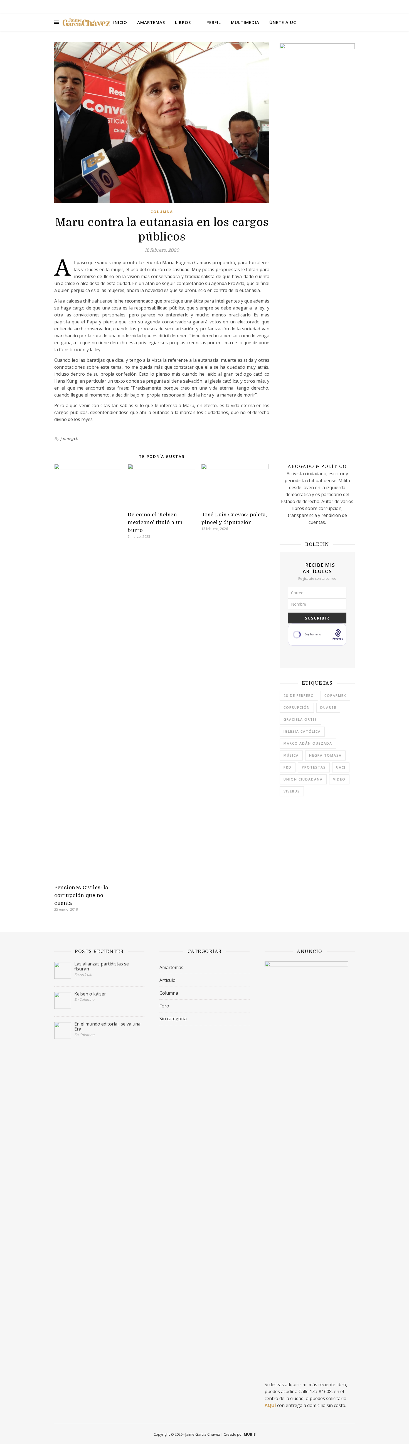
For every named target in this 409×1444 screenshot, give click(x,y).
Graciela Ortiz (300, 719)
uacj (341, 767)
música (291, 755)
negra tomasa (325, 755)
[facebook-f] (330, 6)
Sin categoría (173, 1018)
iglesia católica (302, 731)
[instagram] (338, 6)
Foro (164, 1006)
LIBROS (183, 22)
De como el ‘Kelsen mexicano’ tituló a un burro (155, 522)
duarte (328, 707)
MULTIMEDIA (245, 22)
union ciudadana (303, 779)
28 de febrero (299, 695)
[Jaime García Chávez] (86, 22)
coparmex (335, 695)
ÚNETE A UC (282, 22)
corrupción (297, 707)
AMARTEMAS (151, 22)
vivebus (292, 791)
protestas (314, 767)
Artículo (167, 980)
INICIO (120, 22)
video (339, 779)
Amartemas (171, 967)
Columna (162, 211)
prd (288, 767)
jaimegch (69, 438)
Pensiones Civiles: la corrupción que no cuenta (81, 895)
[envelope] (353, 6)
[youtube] (346, 6)
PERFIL (213, 22)
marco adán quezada (308, 743)
